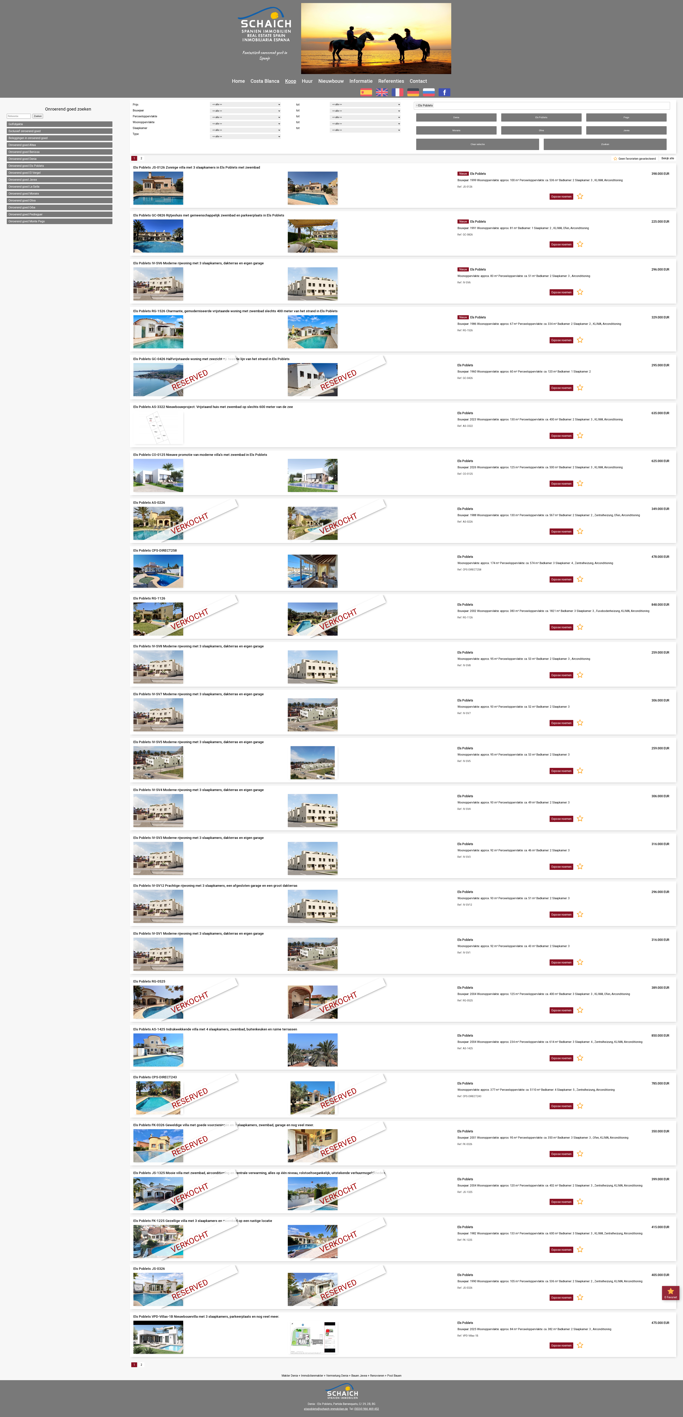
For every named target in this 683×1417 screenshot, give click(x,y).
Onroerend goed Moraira (24, 193)
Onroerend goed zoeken (68, 109)
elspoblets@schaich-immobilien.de (326, 1409)
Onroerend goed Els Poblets (26, 165)
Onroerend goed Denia (22, 159)
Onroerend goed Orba (22, 207)
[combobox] (542, 106)
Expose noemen (561, 196)
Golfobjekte (16, 124)
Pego (626, 117)
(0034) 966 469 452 (366, 1409)
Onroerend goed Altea (22, 145)
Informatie (361, 81)
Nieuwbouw (331, 81)
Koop (290, 81)
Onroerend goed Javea (23, 179)
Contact (418, 81)
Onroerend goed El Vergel (25, 172)
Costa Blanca (265, 81)
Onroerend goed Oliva (22, 200)
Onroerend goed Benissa (24, 152)
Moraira (456, 130)
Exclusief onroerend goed (25, 131)
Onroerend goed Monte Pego (27, 221)
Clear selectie (478, 144)
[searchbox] (436, 105)
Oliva (541, 130)
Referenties (391, 81)
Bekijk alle (667, 158)
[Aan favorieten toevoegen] (580, 196)
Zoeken (605, 144)
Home (238, 81)
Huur (307, 81)
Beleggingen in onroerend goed (28, 138)
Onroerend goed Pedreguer (26, 214)
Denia (456, 117)
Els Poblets (541, 117)
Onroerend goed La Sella (24, 186)
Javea (626, 130)
